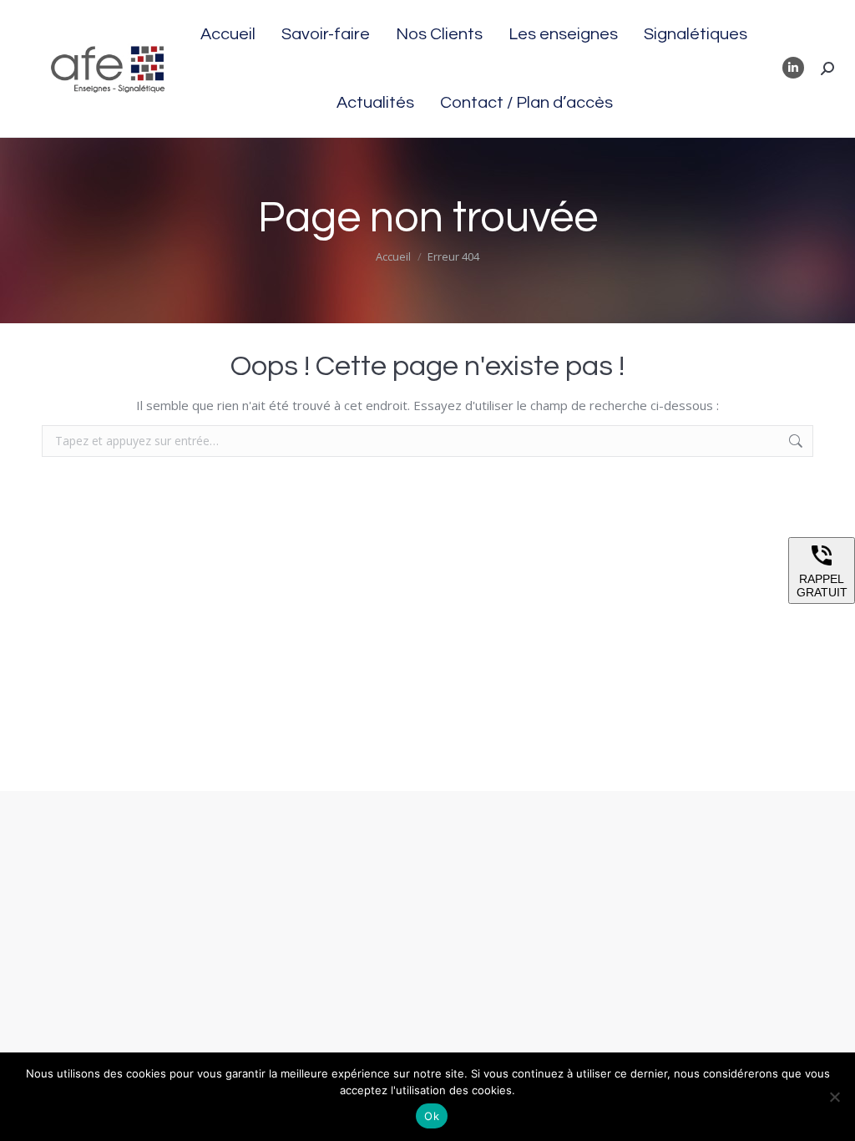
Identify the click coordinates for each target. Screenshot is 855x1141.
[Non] (834, 1096)
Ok (431, 1116)
